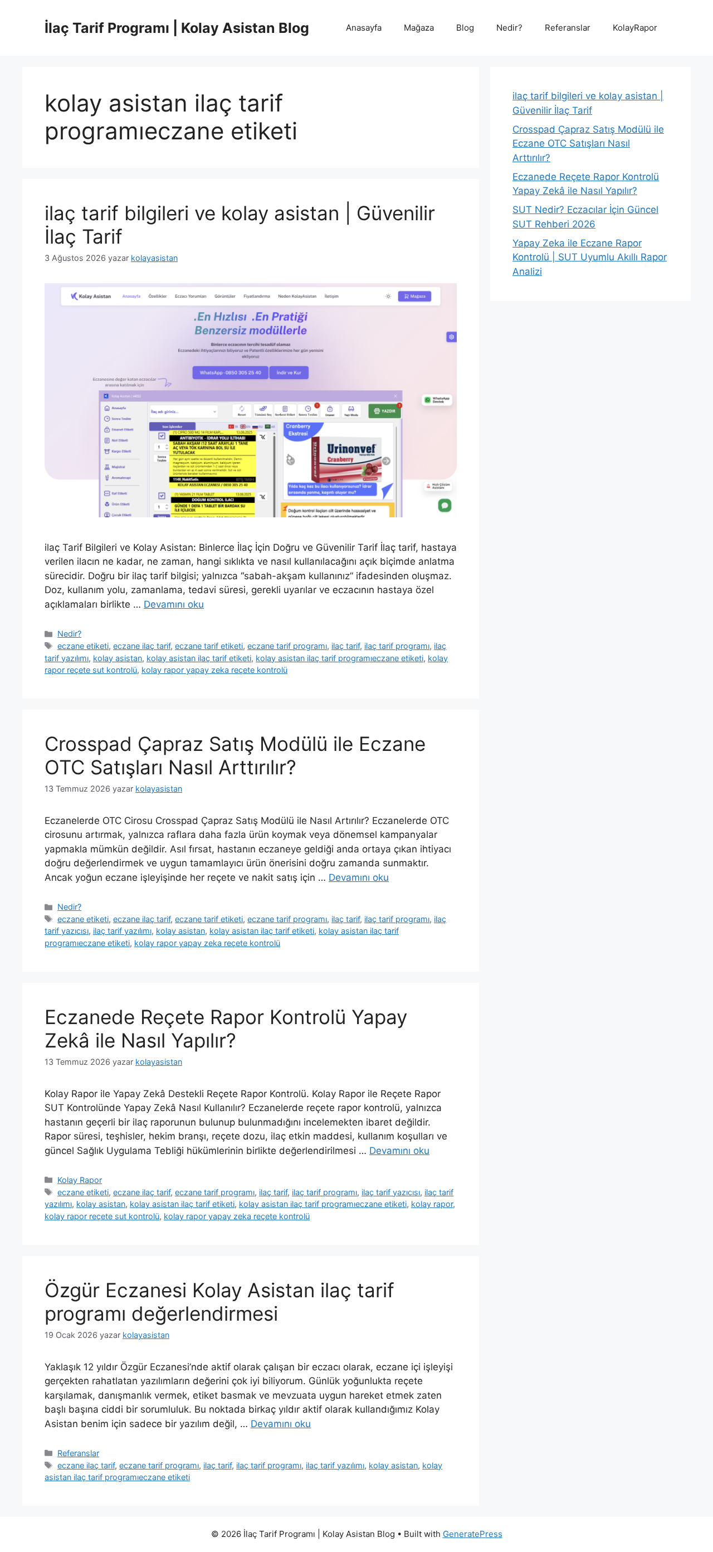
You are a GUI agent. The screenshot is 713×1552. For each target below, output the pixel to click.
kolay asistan (117, 658)
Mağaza (419, 27)
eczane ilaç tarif (141, 646)
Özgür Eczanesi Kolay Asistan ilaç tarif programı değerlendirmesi (219, 1301)
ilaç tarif (345, 646)
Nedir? (509, 27)
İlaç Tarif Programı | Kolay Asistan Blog (177, 28)
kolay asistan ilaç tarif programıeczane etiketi (339, 658)
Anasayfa (364, 27)
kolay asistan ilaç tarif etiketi (198, 658)
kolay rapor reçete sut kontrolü (102, 1216)
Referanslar (567, 27)
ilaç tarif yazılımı (122, 930)
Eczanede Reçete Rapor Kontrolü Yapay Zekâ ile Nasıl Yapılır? (226, 1028)
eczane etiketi (83, 646)
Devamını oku (174, 604)
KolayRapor (635, 27)
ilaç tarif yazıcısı (391, 1192)
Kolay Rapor (79, 1180)
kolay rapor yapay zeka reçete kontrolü (214, 670)
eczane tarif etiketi (209, 646)
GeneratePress (472, 1534)
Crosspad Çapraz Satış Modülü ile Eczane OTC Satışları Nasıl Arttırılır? (235, 755)
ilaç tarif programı (396, 646)
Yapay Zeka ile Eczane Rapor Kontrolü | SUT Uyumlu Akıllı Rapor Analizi (589, 257)
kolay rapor (432, 1204)
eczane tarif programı (287, 646)
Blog (465, 27)
